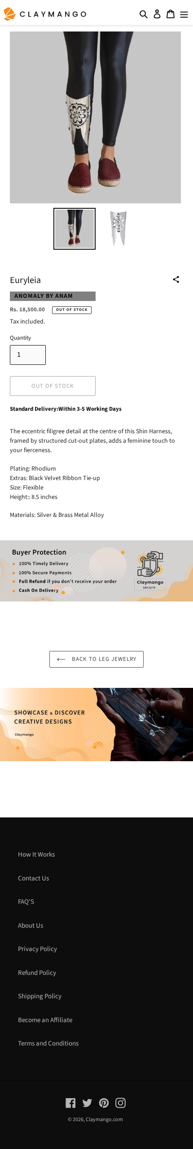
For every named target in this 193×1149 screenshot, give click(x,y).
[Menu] (184, 14)
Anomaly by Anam (43, 296)
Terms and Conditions (48, 1043)
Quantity (20, 338)
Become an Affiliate (45, 1020)
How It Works (36, 854)
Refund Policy (37, 973)
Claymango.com (104, 1119)
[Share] (176, 279)
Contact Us (33, 878)
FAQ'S (26, 902)
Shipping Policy (39, 996)
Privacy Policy (37, 949)
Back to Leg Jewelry (103, 659)
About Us (30, 925)
